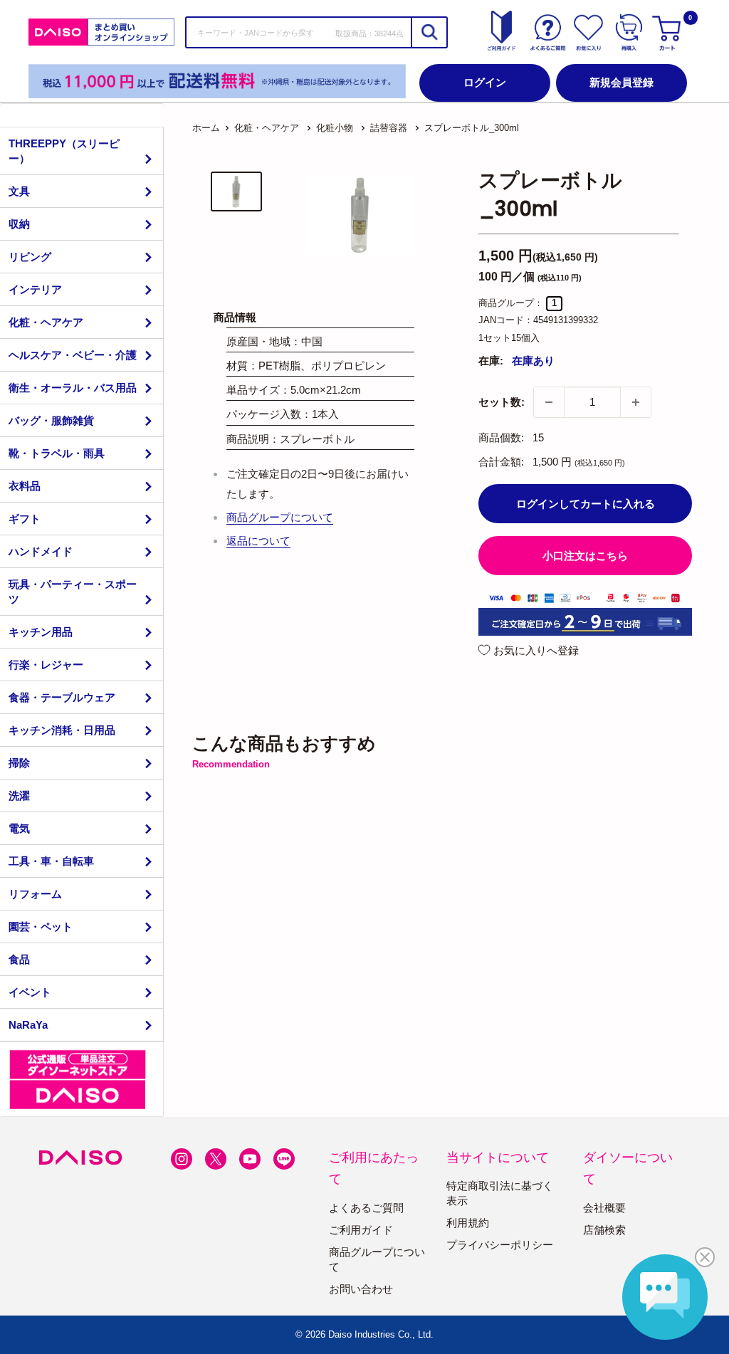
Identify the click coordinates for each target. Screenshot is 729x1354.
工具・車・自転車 (51, 861)
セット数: (501, 402)
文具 (19, 191)
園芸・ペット (41, 926)
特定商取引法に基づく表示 (499, 1193)
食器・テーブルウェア (62, 697)
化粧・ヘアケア (46, 322)
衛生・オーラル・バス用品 (73, 388)
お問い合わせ (361, 1289)
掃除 (19, 763)
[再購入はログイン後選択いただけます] (629, 32)
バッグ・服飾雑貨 (51, 420)
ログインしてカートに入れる (585, 504)
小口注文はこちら (585, 556)
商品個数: (501, 437)
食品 (19, 959)
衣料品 (25, 486)
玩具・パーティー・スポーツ (73, 591)
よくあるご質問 (366, 1208)
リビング (30, 257)
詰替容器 (388, 127)
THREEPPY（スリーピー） (64, 150)
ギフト (25, 519)
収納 (19, 224)
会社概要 (604, 1208)
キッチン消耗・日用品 (62, 730)
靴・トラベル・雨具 (57, 453)
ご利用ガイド (361, 1230)
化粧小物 (334, 127)
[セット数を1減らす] (549, 402)
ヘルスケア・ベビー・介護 (73, 355)
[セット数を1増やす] (636, 402)
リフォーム (35, 894)
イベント (30, 992)
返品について (258, 541)
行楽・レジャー (46, 664)
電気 (19, 828)
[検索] (428, 32)
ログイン (484, 82)
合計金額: (501, 462)
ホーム (206, 127)
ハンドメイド (41, 551)
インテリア (35, 289)
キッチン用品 (41, 632)
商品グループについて (279, 517)
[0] (668, 32)
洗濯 (19, 795)
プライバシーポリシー (499, 1245)
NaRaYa (28, 1025)
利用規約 (467, 1223)
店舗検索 (604, 1230)
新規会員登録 (621, 82)
